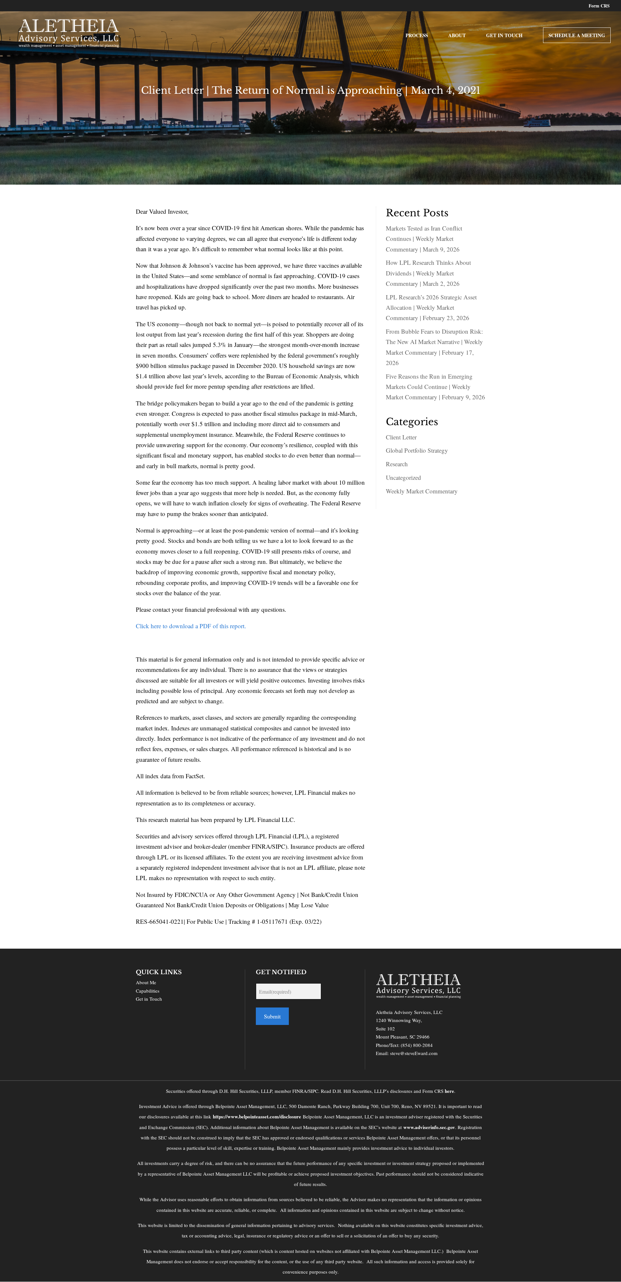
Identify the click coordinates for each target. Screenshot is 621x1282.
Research (397, 464)
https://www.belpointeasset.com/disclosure (257, 1116)
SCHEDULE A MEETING (577, 35)
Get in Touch (149, 999)
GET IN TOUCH (504, 36)
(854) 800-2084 (417, 1045)
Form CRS (599, 6)
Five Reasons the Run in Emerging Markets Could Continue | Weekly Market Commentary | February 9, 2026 (435, 386)
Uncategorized (403, 477)
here (449, 1090)
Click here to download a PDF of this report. (191, 626)
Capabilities (147, 990)
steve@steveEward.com (414, 1053)
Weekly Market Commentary (422, 491)
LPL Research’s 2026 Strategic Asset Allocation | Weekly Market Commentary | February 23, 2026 (431, 307)
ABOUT (457, 36)
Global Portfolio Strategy (417, 450)
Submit (272, 1016)
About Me (146, 982)
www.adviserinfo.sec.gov (429, 1127)
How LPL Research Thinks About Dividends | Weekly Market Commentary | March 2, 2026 (428, 272)
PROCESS (417, 36)
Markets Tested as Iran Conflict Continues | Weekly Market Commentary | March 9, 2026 (424, 238)
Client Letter (401, 437)
